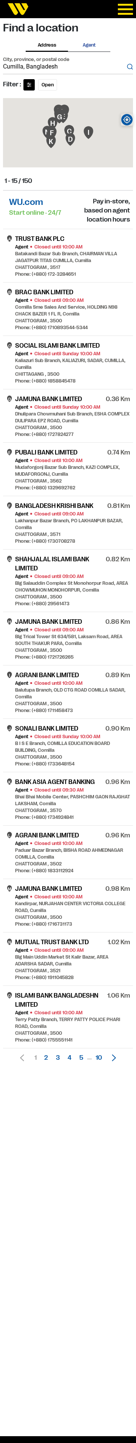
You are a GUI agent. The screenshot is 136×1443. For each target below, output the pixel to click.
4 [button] (69, 1057)
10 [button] (99, 1057)
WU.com (26, 202)
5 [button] (81, 1057)
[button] (111, 1058)
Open (48, 84)
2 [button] (46, 1057)
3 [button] (58, 1057)
